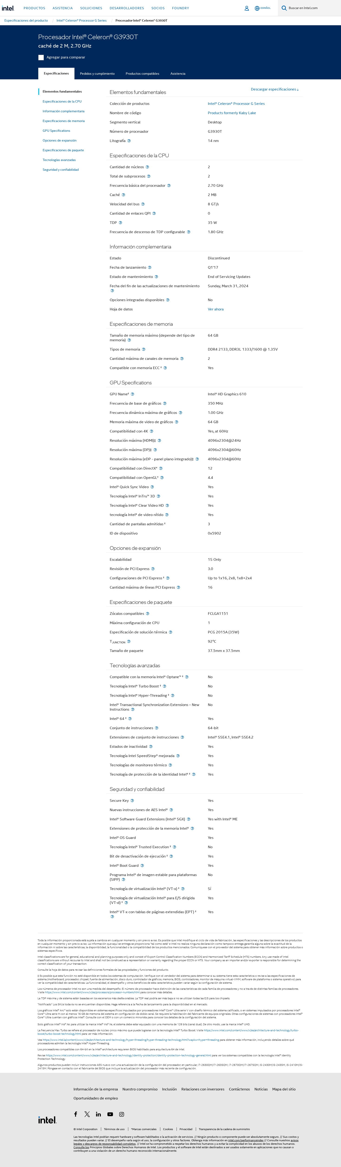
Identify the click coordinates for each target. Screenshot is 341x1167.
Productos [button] (34, 8)
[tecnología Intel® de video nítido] (166, 515)
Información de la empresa (96, 1089)
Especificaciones (56, 73)
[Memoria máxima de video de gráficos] (176, 422)
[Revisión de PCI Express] (152, 569)
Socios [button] (158, 8)
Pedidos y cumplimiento (97, 73)
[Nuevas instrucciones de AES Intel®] (171, 810)
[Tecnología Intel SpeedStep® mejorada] (177, 756)
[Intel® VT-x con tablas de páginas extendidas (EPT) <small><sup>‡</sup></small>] (112, 917)
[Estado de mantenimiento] (156, 277)
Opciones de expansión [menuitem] (60, 140)
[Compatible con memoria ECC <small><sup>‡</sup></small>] (165, 368)
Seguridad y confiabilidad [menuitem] (61, 170)
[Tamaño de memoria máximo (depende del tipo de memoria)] (129, 340)
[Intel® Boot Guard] (142, 865)
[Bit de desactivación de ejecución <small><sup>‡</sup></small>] (171, 856)
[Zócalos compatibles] (147, 614)
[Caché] (123, 195)
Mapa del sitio (284, 1089)
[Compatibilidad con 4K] (151, 431)
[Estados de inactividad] (150, 746)
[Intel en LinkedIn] (99, 1115)
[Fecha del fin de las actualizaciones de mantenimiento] (112, 291)
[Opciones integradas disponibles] (167, 300)
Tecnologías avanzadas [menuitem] (59, 160)
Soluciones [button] (91, 8)
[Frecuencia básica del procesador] (168, 185)
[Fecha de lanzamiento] (149, 267)
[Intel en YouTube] (110, 1115)
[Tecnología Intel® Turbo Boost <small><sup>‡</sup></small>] (164, 686)
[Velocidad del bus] (142, 204)
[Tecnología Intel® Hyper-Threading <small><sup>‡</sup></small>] (172, 695)
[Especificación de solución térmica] (170, 632)
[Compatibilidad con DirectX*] (160, 468)
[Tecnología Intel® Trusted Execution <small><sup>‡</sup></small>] (174, 847)
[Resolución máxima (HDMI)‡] (159, 440)
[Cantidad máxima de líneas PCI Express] (178, 587)
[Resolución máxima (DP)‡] (155, 450)
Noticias (261, 1089)
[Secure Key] (132, 801)
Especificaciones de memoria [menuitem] (64, 121)
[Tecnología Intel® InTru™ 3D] (158, 496)
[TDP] (120, 223)
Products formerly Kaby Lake (232, 113)
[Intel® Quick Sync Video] (152, 487)
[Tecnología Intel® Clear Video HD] (167, 505)
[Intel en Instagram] (121, 1115)
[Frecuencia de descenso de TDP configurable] (188, 232)
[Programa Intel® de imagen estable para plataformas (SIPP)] (123, 879)
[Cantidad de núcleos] (147, 167)
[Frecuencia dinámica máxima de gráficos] (180, 413)
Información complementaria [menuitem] (63, 111)
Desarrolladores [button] (127, 8)
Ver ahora (216, 309)
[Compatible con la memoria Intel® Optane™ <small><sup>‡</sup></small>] (186, 677)
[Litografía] (129, 141)
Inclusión (169, 1089)
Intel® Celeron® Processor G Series (236, 103)
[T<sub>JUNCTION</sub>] (128, 641)
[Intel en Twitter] (87, 1115)
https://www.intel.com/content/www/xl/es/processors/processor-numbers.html (92, 992)
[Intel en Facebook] (76, 1115)
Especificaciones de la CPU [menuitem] (62, 101)
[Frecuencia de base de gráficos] (164, 403)
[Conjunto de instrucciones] (156, 728)
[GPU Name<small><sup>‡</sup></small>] (132, 394)
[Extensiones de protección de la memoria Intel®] (192, 828)
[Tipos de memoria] (143, 349)
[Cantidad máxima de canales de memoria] (181, 359)
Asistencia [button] (63, 8)
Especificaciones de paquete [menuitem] (63, 150)
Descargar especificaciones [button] (273, 89)
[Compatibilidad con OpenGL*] (161, 478)
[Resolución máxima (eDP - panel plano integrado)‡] (197, 459)
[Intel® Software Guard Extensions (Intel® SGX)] (188, 819)
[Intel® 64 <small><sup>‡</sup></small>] (129, 719)
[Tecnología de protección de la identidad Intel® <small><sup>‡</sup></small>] (193, 774)
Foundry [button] (180, 8)
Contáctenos (239, 1089)
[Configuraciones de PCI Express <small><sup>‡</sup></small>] (167, 578)
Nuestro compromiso (140, 1089)
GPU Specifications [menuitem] (56, 131)
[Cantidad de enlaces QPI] (154, 213)
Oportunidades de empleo (96, 1098)
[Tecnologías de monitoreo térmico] (170, 765)
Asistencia (177, 73)
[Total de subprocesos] (148, 176)
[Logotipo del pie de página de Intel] (47, 1119)
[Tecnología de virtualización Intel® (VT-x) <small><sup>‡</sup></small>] (182, 889)
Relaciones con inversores (202, 1089)
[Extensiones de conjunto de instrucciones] (182, 737)
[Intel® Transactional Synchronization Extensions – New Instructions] (132, 709)
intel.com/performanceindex (246, 1140)
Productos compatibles (142, 73)
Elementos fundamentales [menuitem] (62, 91)
